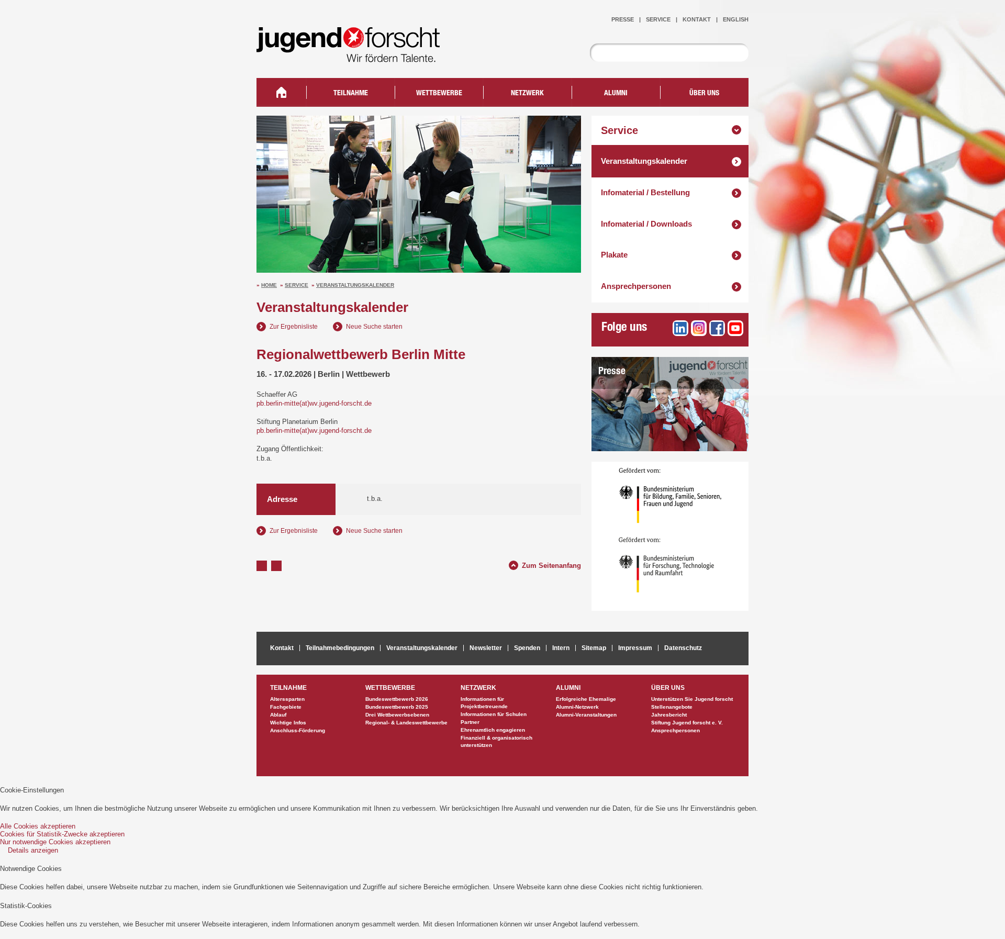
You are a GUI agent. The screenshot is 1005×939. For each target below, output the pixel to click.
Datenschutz (683, 648)
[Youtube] (735, 328)
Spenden (527, 648)
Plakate (614, 254)
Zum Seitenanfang (551, 564)
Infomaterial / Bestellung (645, 192)
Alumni (616, 93)
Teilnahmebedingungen (340, 648)
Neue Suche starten (374, 326)
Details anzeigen (33, 850)
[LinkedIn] (680, 328)
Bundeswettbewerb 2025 (396, 707)
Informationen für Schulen (494, 714)
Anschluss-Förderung (297, 730)
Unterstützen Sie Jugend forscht (692, 699)
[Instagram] (699, 328)
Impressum (635, 648)
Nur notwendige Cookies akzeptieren (55, 842)
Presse (612, 372)
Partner (470, 722)
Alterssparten (287, 699)
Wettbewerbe (439, 93)
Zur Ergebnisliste (294, 326)
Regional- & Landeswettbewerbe (406, 722)
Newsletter (486, 648)
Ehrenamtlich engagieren (493, 730)
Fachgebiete (286, 707)
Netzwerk (527, 93)
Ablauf (278, 715)
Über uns (704, 93)
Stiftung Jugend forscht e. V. (687, 722)
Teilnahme (350, 93)
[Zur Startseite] (355, 55)
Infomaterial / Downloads (646, 223)
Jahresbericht (669, 715)
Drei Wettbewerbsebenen (397, 715)
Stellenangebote (672, 707)
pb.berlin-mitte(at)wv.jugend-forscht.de (314, 403)
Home (269, 285)
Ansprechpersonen (636, 286)
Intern (561, 648)
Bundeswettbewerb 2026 (396, 699)
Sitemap (594, 648)
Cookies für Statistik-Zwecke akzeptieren (62, 834)
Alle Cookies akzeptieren (37, 826)
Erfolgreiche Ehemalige (586, 699)
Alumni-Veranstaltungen (586, 715)
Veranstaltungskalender (355, 285)
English (736, 19)
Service (296, 285)
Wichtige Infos (288, 722)
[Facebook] (717, 328)
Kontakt (697, 19)
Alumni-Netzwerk (577, 707)
